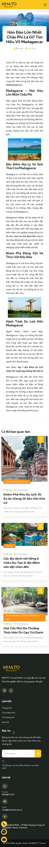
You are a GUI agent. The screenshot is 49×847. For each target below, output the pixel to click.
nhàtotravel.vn (14, 84)
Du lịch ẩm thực (13, 615)
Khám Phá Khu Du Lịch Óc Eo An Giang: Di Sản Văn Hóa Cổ (24, 499)
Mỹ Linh (19, 48)
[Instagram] (10, 690)
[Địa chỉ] (5, 816)
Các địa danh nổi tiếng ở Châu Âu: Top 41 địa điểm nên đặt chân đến (21, 563)
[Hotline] (5, 786)
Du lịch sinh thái (28, 615)
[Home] (9, 5)
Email (4, 807)
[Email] (5, 801)
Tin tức (32, 48)
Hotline (5, 792)
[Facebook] (4, 690)
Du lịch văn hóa (13, 481)
